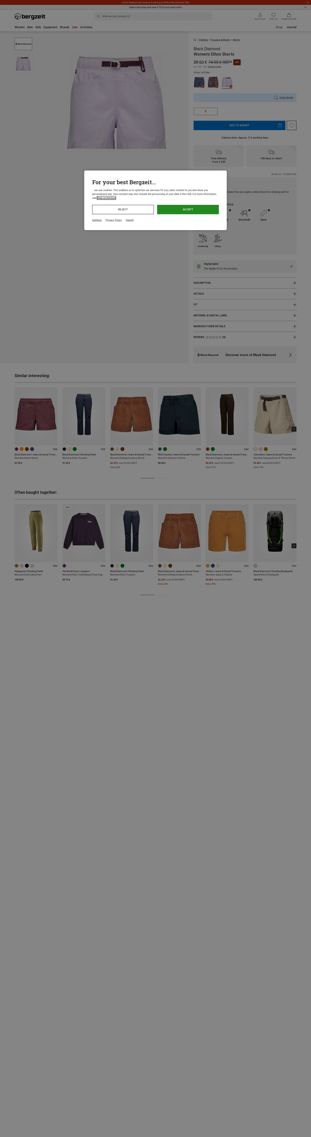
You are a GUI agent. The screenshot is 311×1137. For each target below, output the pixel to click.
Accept (188, 209)
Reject (123, 209)
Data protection (106, 197)
